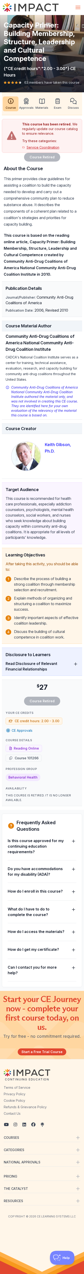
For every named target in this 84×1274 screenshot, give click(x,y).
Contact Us (12, 1113)
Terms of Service (17, 1087)
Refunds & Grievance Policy (25, 1107)
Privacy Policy (14, 1094)
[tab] (10, 103)
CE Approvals (22, 730)
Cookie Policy (14, 1100)
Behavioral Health (23, 777)
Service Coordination (43, 147)
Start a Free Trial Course (42, 1052)
